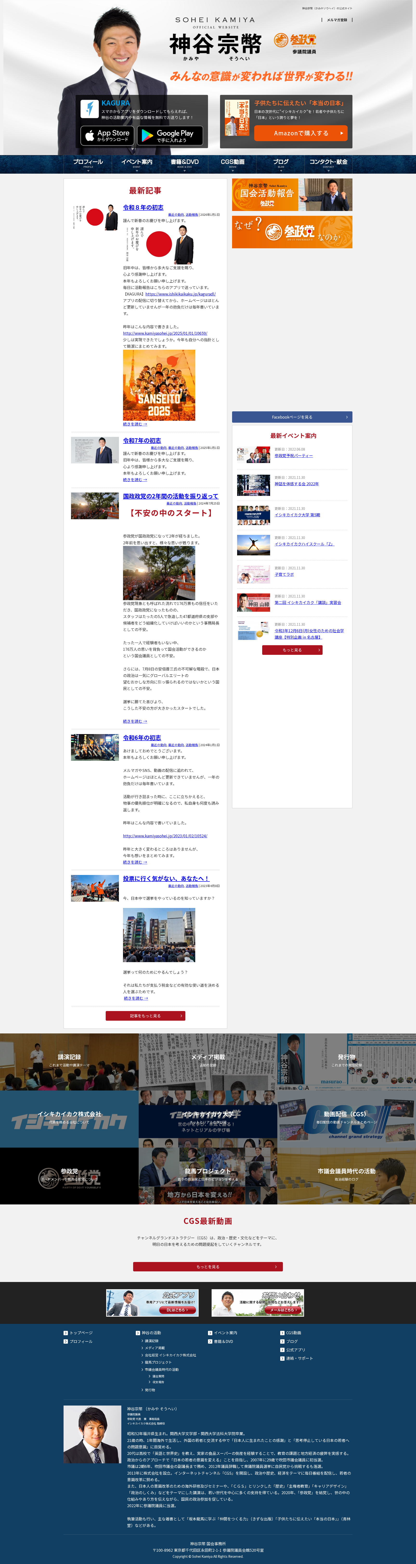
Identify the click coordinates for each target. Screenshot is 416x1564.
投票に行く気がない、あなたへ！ (166, 878)
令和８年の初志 (143, 207)
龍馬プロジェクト (158, 1362)
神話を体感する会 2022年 (297, 483)
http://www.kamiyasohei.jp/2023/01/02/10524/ (165, 836)
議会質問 (158, 1376)
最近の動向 (176, 214)
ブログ (280, 164)
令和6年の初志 (142, 737)
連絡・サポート (299, 1358)
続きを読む (135, 424)
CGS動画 (232, 164)
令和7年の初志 (142, 440)
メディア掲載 (155, 1347)
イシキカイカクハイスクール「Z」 (305, 544)
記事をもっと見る (145, 1016)
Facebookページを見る (292, 417)
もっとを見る (208, 1266)
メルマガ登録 (337, 19)
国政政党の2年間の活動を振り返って (171, 496)
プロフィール (88, 164)
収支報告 (158, 1382)
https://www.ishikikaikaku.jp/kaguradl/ (180, 294)
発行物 (150, 1389)
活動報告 (192, 214)
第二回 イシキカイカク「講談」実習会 (308, 602)
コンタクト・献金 (328, 164)
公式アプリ (296, 1350)
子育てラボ (284, 574)
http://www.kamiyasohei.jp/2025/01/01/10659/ (165, 333)
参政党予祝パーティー (294, 455)
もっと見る (292, 650)
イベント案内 (136, 164)
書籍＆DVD (184, 164)
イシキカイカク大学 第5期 (297, 515)
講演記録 (151, 1340)
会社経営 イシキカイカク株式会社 (170, 1355)
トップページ (81, 1332)
